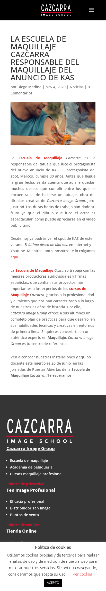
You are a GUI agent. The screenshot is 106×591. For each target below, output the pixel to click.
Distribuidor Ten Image (30, 508)
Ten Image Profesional (30, 490)
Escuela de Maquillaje (34, 270)
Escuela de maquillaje (29, 460)
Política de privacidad (25, 483)
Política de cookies (23, 524)
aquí (14, 256)
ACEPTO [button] (53, 582)
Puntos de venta (24, 514)
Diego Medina (29, 86)
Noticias (77, 86)
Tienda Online (21, 531)
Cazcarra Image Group (30, 448)
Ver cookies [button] (83, 574)
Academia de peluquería (31, 467)
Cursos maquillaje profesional (36, 473)
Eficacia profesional (27, 501)
